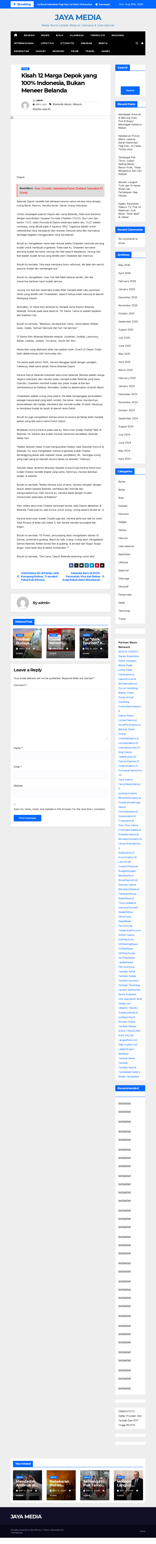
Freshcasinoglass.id (129, 829)
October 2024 (126, 410)
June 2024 (124, 442)
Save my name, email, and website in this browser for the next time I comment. (59, 809)
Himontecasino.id (128, 811)
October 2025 (126, 313)
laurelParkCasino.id (129, 724)
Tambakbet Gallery (129, 1072)
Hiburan (86, 43)
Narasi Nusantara (128, 656)
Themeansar (17, 1532)
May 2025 (124, 353)
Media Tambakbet (128, 1076)
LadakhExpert (126, 1049)
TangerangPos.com (129, 930)
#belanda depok (62, 104)
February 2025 (127, 378)
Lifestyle (47, 43)
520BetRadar (125, 948)
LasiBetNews (125, 962)
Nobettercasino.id (128, 834)
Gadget (41, 51)
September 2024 (128, 418)
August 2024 (126, 426)
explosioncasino (127, 793)
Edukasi (29, 35)
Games (105, 51)
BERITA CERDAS (128, 651)
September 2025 (128, 321)
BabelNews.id (126, 898)
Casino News (125, 715)
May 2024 (124, 450)
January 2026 (126, 289)
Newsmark (56, 1530)
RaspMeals (124, 921)
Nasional (118, 35)
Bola (59, 35)
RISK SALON (126, 1035)
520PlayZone (126, 939)
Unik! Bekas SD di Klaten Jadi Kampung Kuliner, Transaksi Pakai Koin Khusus (40, 576)
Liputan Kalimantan (129, 989)
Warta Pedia (125, 665)
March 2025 (125, 369)
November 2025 (128, 305)
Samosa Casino (127, 884)
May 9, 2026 (26, 1490)
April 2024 (124, 458)
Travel (90, 51)
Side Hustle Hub (127, 1044)
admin (39, 100)
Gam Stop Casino (128, 825)
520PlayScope (126, 953)
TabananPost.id (127, 893)
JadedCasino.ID (127, 756)
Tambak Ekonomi (128, 980)
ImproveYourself (128, 907)
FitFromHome (126, 966)
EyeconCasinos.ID (128, 761)
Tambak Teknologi (129, 985)
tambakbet (124, 1103)
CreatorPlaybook (128, 866)
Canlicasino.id (126, 674)
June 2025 (124, 345)
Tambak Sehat (126, 971)
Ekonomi (58, 51)
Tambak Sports (127, 1067)
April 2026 (124, 273)
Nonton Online (126, 1021)
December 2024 (128, 394)
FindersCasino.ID (128, 765)
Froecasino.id (126, 820)
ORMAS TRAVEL (128, 1008)
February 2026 (127, 281)
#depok (77, 104)
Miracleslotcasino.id (129, 797)
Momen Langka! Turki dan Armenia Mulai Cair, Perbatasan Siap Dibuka (129, 189)
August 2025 (125, 329)
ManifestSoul (126, 875)
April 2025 (124, 361)
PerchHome (125, 925)
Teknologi (97, 35)
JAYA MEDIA (78, 17)
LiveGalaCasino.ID (128, 738)
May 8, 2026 (93, 1490)
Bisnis (45, 35)
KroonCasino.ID (127, 857)
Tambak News (126, 1058)
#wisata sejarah (42, 109)
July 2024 (124, 434)
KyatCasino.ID (126, 852)
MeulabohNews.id (128, 889)
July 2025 (124, 337)
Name (18, 748)
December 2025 (127, 297)
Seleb (75, 51)
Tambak (123, 1062)
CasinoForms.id (127, 679)
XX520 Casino (126, 934)
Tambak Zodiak (127, 976)
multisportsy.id (126, 1017)
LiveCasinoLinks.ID (129, 747)
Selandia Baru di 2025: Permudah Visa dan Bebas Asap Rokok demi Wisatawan (81, 576)
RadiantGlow (125, 912)
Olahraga (77, 35)
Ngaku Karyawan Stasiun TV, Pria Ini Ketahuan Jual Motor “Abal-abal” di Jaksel (129, 210)
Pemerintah (125, 594)
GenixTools (124, 916)
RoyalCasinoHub (128, 880)
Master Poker (126, 692)
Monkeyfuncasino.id (130, 838)
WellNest (123, 1053)
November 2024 (128, 402)
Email (18, 766)
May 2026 (124, 265)
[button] (137, 43)
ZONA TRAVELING (129, 1030)
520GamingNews (128, 944)
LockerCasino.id (127, 720)
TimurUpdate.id (127, 902)
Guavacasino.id (127, 816)
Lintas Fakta (125, 669)
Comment (20, 685)
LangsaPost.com (127, 1040)
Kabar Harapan (127, 660)
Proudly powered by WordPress (26, 1530)
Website (18, 785)
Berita (103, 43)
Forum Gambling (128, 688)
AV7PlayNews (126, 957)
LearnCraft (124, 861)
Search (123, 67)
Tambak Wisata (127, 1026)
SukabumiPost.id (128, 1012)
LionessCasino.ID (128, 743)
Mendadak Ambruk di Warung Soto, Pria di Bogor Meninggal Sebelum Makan (130, 121)
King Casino (125, 752)
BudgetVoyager (127, 870)
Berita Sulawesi (127, 994)
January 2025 (126, 386)
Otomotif (67, 43)
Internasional (24, 43)
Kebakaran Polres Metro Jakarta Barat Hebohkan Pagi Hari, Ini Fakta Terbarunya (129, 142)
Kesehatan (21, 51)
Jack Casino (125, 779)
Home (142, 1531)
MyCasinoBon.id (127, 683)
